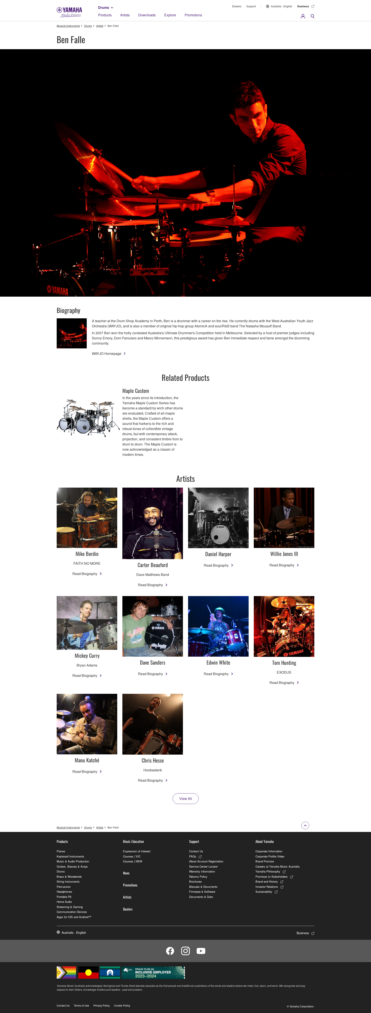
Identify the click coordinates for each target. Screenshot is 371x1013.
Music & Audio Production (73, 861)
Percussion (64, 887)
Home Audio (64, 902)
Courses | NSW (132, 861)
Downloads (147, 14)
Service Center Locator (203, 866)
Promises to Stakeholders (271, 876)
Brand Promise (264, 861)
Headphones (64, 891)
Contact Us (196, 851)
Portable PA (64, 897)
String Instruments (68, 881)
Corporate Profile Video (269, 856)
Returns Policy (198, 876)
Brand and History (266, 881)
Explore (170, 14)
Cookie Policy (122, 1005)
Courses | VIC (131, 856)
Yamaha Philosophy (267, 871)
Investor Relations (266, 887)
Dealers (236, 6)
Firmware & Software (202, 891)
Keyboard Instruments (70, 856)
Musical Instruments (68, 25)
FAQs (192, 856)
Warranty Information (202, 871)
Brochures (195, 881)
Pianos (61, 851)
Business (303, 6)
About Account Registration (206, 861)
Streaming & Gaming (70, 907)
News (126, 873)
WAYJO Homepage (106, 353)
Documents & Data (201, 897)
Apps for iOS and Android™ (74, 917)
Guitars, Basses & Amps (72, 866)
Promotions (193, 14)
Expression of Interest (137, 851)
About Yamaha (264, 841)
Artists (125, 14)
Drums (103, 7)
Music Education (133, 841)
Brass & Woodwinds (69, 876)
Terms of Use (81, 1005)
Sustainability (263, 891)
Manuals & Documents (203, 887)
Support (251, 6)
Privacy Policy (101, 1005)
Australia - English (281, 6)
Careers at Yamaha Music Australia (277, 866)
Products (105, 14)
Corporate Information (268, 851)
